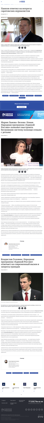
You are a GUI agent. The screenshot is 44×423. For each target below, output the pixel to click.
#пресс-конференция (14, 95)
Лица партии (13, 400)
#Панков (22, 95)
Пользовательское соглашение (6, 417)
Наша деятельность (7, 4)
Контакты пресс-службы (13, 403)
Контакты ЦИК (4, 403)
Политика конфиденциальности (6, 418)
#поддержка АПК (30, 95)
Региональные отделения (22, 401)
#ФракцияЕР (5, 95)
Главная (2, 4)
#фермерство (22, 97)
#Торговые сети (38, 95)
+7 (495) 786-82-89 (35, 402)
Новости (12, 4)
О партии (3, 400)
